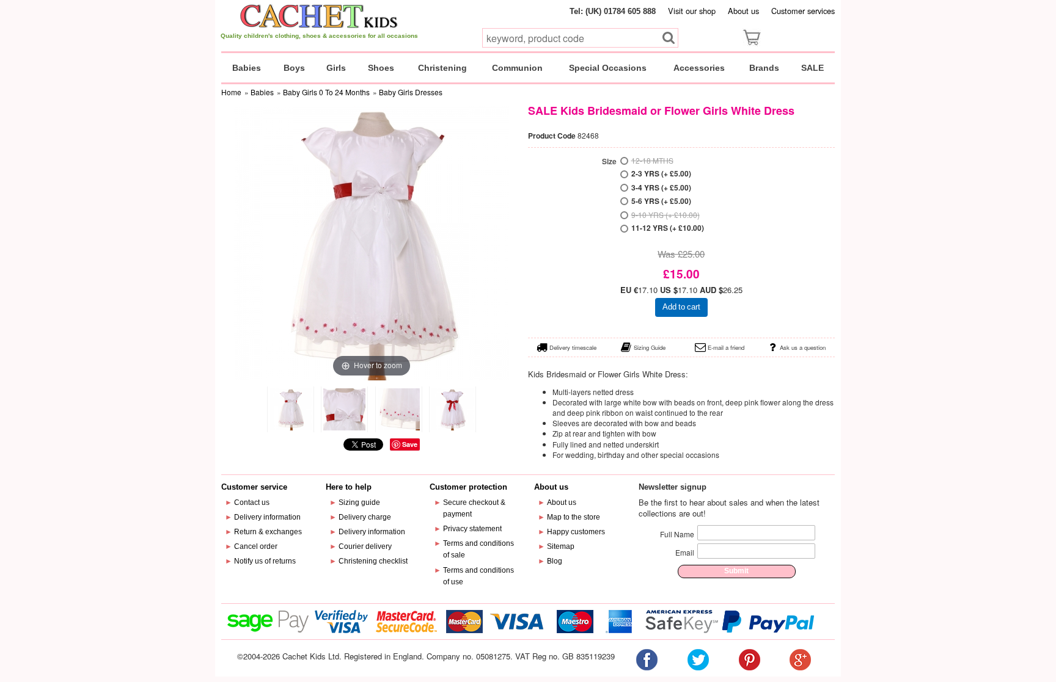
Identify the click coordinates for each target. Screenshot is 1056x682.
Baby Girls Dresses (410, 92)
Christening (442, 68)
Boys (294, 68)
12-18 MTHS (652, 160)
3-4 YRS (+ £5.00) (661, 188)
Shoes (381, 68)
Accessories (699, 68)
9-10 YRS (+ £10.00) (665, 214)
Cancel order (255, 546)
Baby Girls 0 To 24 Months (326, 92)
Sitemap (560, 546)
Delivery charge (365, 517)
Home (231, 92)
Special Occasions (608, 68)
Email (684, 552)
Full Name (677, 534)
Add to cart (681, 307)
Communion (517, 68)
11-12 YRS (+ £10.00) (667, 228)
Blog (554, 561)
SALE (812, 68)
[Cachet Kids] (319, 16)
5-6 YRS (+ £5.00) (661, 201)
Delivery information (267, 517)
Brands (764, 68)
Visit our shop (692, 10)
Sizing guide (359, 502)
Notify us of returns (265, 561)
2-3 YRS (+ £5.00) (661, 174)
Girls (336, 68)
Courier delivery (365, 546)
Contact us (252, 502)
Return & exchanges (268, 532)
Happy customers (576, 532)
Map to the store (573, 517)
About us (743, 10)
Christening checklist (373, 561)
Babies (246, 68)
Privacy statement (472, 528)
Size (609, 161)
